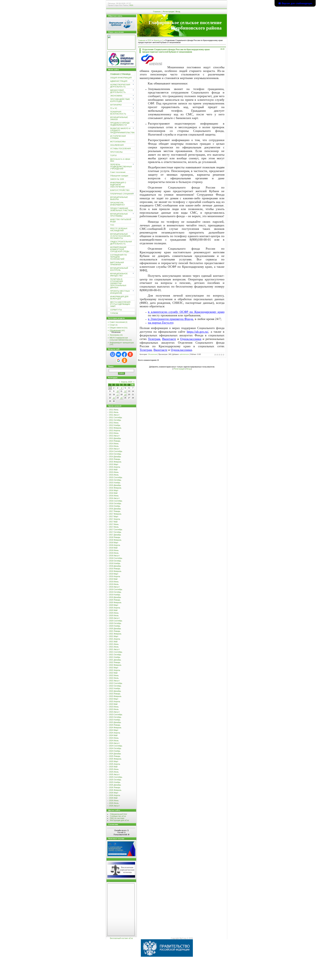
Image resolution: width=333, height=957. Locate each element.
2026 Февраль (115, 790)
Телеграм (154, 339)
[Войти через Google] (118, 360)
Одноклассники (190, 339)
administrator (184, 354)
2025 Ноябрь (114, 782)
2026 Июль (114, 803)
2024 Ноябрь (114, 751)
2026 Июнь (114, 800)
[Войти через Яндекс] (130, 354)
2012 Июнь (114, 423)
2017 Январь (114, 511)
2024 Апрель (114, 733)
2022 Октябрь (115, 686)
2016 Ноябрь (114, 506)
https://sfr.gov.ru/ (197, 331)
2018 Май (113, 548)
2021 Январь (114, 631)
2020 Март (113, 605)
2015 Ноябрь (114, 483)
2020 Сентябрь (115, 621)
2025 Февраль (115, 759)
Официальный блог (118, 814)
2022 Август (114, 681)
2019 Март (113, 574)
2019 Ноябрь (114, 595)
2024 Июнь (114, 738)
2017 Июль (114, 527)
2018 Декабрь (115, 566)
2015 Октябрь (115, 480)
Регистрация (168, 12)
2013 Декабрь (115, 438)
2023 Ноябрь (114, 720)
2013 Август (114, 436)
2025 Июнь (114, 769)
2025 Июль (114, 772)
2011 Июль (113, 412)
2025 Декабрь (115, 785)
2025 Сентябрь (115, 777)
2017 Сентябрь (115, 529)
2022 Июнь (114, 675)
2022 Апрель (114, 670)
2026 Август (114, 806)
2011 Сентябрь (115, 417)
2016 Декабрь (115, 509)
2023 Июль (114, 709)
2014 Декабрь (115, 456)
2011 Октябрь (115, 420)
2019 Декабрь (115, 597)
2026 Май (113, 798)
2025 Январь (114, 756)
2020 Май (113, 610)
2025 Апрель (114, 764)
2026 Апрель (114, 795)
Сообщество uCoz (118, 816)
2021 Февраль (115, 634)
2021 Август (114, 649)
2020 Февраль (115, 602)
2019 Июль (114, 584)
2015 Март (113, 464)
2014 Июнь (114, 443)
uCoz (131, 938)
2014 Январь (114, 441)
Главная (156, 12)
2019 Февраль (115, 571)
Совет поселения (117, 322)
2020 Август (114, 618)
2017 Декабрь (115, 535)
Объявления (115, 330)
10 (118, 391)
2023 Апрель (114, 701)
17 (118, 394)
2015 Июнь (114, 472)
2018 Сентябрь (115, 558)
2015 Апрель (114, 467)
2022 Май (113, 673)
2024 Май (113, 735)
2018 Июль (114, 553)
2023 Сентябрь (115, 714)
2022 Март (113, 668)
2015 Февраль (115, 462)
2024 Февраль (115, 727)
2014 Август (114, 449)
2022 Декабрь (115, 691)
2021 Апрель (114, 639)
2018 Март (113, 542)
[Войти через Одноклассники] (124, 360)
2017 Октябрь (115, 532)
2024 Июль (114, 741)
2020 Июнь (114, 613)
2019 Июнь (114, 582)
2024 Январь (114, 725)
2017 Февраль (115, 514)
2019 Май (113, 579)
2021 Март (113, 636)
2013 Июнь (114, 433)
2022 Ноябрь (114, 688)
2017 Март (113, 516)
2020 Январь (114, 600)
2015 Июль (114, 475)
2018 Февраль (115, 540)
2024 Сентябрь (115, 746)
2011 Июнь (113, 410)
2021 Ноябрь (114, 657)
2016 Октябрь (115, 503)
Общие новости (116, 328)
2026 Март (113, 793)
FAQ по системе (117, 818)
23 (114, 398)
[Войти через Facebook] (124, 354)
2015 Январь (114, 459)
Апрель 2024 (126, 382)
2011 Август (114, 415)
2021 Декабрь (115, 660)
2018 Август (114, 556)
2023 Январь (114, 694)
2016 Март (113, 490)
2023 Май (113, 704)
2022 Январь (114, 662)
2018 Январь (114, 537)
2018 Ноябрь (114, 563)
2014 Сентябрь (115, 451)
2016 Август (114, 498)
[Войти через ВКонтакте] (118, 354)
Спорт (112, 325)
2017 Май (113, 522)
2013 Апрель (114, 430)
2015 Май (113, 470)
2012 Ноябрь (114, 425)
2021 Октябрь (115, 655)
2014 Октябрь (115, 454)
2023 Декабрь (115, 722)
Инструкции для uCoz (119, 820)
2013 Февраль (115, 428)
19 (125, 394)
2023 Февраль (115, 696)
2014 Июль (114, 446)
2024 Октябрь (115, 748)
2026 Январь (114, 787)
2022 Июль (114, 678)
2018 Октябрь (115, 561)
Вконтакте (169, 339)
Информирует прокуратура (122, 343)
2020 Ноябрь (114, 626)
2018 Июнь (114, 550)
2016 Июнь (114, 496)
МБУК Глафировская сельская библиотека (119, 339)
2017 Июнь (114, 524)
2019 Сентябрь (115, 589)
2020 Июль (114, 615)
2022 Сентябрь (115, 683)
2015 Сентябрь (115, 477)
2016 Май (113, 493)
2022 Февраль (115, 665)
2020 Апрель (114, 608)
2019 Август (114, 587)
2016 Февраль (115, 488)
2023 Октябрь (115, 717)
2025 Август (114, 774)
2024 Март (113, 730)
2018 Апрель (114, 545)
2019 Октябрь (115, 592)
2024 (149, 40)
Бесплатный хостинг (119, 938)
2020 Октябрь (115, 623)
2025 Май (113, 767)
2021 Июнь (114, 644)
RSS (131, 5)
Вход (178, 12)
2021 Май (113, 641)
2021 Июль (114, 647)
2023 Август (114, 712)
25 (121, 398)
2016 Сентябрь (115, 501)
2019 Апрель (114, 576)
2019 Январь (114, 569)
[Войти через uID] (112, 354)
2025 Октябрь (115, 780)
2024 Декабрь (115, 754)
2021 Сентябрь (115, 652)
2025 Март (113, 761)
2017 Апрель (114, 519)
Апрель (156, 40)
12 (125, 391)
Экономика (114, 335)
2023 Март (113, 699)
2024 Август (114, 743)
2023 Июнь (114, 707)
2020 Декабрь (115, 628)
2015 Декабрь (115, 485)
